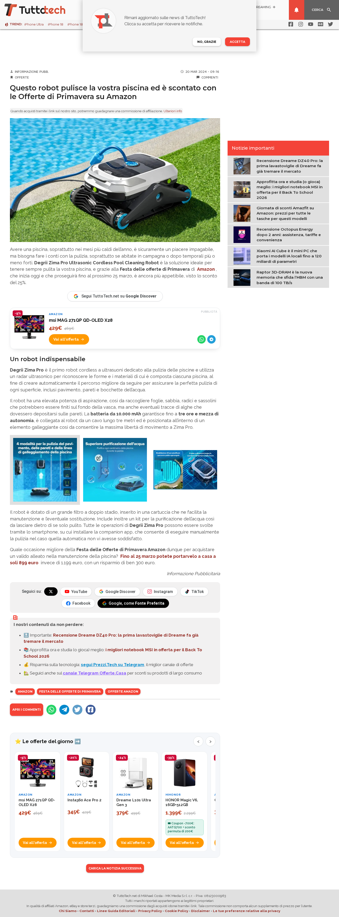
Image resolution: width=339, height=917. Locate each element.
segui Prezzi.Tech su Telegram (112, 664)
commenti (210, 77)
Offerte (22, 77)
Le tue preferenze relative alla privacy (246, 911)
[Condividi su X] (77, 710)
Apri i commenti (26, 709)
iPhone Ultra (34, 24)
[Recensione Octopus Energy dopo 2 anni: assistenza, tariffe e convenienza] (243, 234)
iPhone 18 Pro (78, 24)
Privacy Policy (150, 911)
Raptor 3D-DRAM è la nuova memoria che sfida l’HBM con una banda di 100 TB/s (290, 277)
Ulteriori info (173, 111)
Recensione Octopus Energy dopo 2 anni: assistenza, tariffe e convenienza (289, 234)
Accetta (237, 42)
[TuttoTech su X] (51, 591)
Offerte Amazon (123, 691)
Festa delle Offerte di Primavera (70, 691)
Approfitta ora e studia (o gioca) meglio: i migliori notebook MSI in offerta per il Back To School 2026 (290, 189)
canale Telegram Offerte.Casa (94, 673)
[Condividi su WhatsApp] (201, 339)
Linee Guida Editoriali (116, 911)
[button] (45, 470)
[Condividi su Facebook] (91, 710)
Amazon (206, 269)
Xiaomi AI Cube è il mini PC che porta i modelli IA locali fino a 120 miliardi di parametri (289, 256)
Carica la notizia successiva (115, 868)
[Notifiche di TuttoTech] (296, 10)
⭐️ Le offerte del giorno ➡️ (48, 741)
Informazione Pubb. (32, 72)
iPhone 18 (55, 24)
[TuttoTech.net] (41, 10)
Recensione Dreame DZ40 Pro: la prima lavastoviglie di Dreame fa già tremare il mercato (290, 166)
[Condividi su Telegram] (211, 339)
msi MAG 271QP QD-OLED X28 (81, 320)
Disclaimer (200, 911)
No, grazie (206, 42)
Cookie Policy (176, 911)
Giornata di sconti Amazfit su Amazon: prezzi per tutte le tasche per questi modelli (285, 213)
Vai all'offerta (66, 339)
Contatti (86, 911)
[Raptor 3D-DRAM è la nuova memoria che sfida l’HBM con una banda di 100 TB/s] (243, 277)
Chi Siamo (67, 911)
